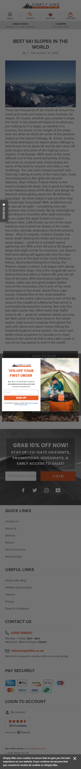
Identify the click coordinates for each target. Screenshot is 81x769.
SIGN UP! (21, 398)
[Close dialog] (76, 360)
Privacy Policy (23, 404)
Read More (64, 765)
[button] (4, 211)
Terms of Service (33, 403)
